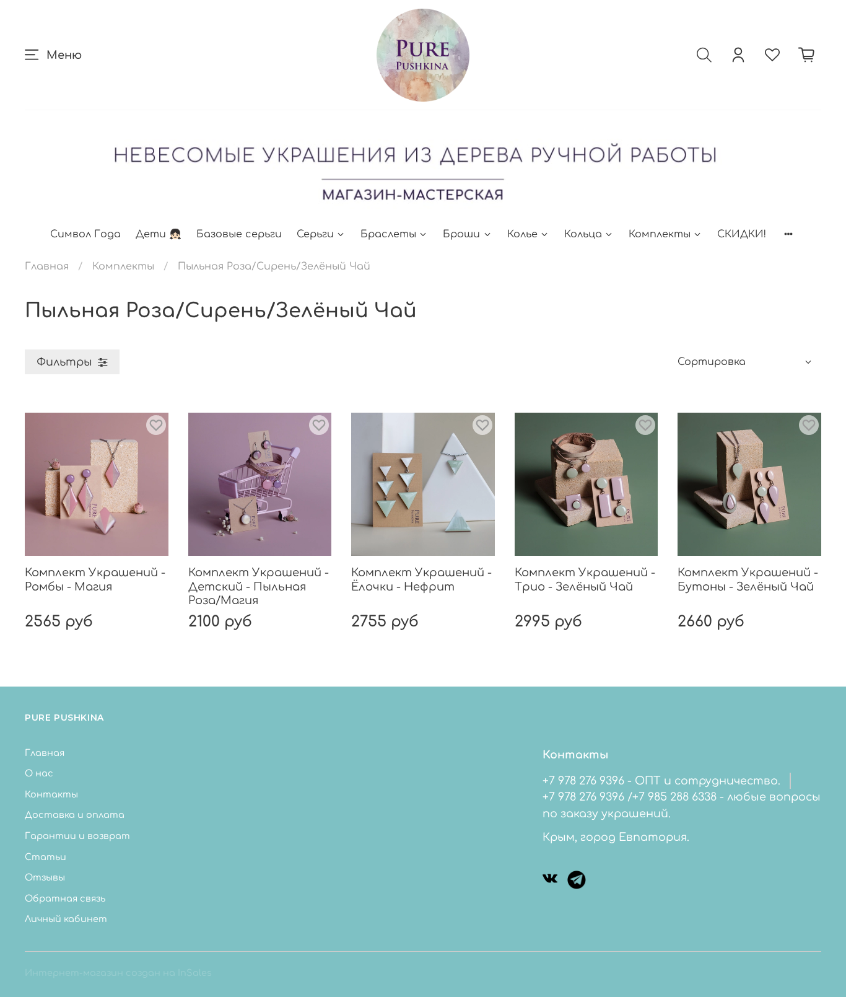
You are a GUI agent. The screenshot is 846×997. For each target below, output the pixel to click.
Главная (47, 266)
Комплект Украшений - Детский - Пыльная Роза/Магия (258, 586)
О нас (39, 773)
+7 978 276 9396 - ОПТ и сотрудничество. (661, 781)
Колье (522, 234)
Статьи (45, 857)
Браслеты (388, 234)
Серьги (315, 234)
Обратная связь (65, 898)
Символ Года (85, 234)
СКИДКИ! (741, 234)
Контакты (51, 794)
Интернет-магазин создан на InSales (118, 973)
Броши (461, 234)
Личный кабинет (66, 919)
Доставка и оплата (74, 815)
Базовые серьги (239, 234)
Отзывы (45, 877)
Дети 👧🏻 (158, 234)
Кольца (583, 234)
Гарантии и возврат (77, 836)
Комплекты (660, 234)
